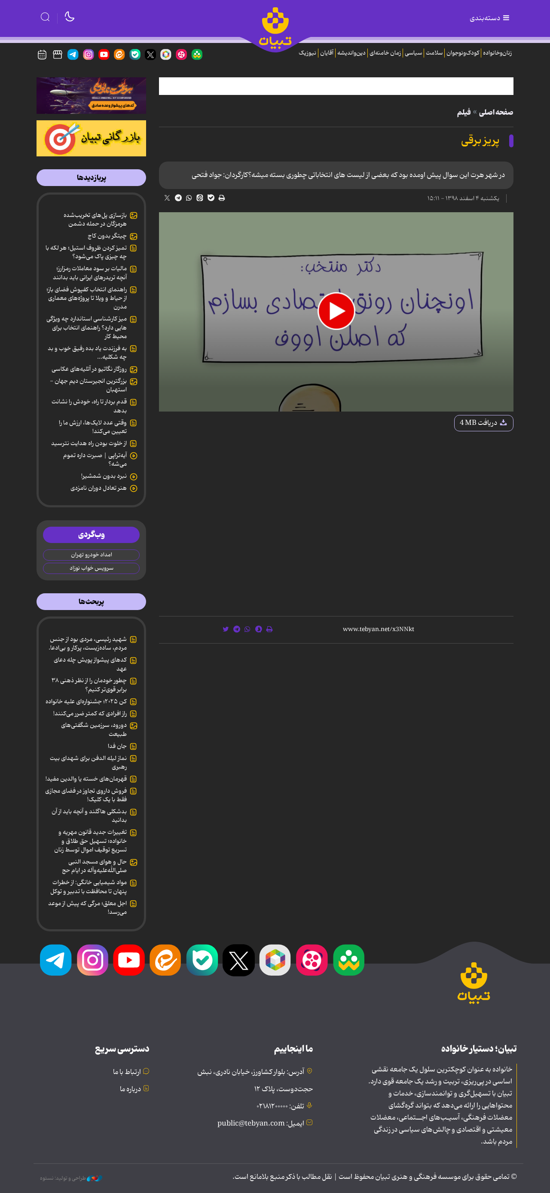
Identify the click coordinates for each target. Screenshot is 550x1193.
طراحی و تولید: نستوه (63, 1178)
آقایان (326, 53)
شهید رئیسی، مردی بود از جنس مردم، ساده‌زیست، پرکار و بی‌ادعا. (88, 644)
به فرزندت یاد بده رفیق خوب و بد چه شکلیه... (87, 353)
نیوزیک (307, 53)
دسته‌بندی (485, 18)
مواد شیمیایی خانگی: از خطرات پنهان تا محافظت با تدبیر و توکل (88, 887)
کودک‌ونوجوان (462, 53)
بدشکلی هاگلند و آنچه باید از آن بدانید (89, 816)
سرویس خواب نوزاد (91, 568)
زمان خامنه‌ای (385, 53)
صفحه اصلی (496, 113)
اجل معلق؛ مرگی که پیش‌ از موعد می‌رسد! (87, 908)
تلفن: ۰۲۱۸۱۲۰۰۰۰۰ (280, 1106)
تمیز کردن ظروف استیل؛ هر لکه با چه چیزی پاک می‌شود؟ (86, 252)
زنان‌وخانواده (497, 53)
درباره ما (130, 1089)
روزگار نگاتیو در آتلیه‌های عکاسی (89, 369)
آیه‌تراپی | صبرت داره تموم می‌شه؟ (95, 460)
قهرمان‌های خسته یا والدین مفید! (86, 779)
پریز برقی (480, 140)
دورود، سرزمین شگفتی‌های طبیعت (94, 729)
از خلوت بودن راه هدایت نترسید (89, 443)
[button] (336, 311)
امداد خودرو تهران (91, 554)
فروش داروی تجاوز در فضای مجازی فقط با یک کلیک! (86, 795)
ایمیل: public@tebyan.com (260, 1123)
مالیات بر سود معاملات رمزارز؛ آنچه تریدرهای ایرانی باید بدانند (90, 273)
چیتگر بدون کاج (107, 236)
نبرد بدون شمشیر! (104, 476)
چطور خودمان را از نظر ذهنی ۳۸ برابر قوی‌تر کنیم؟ (89, 685)
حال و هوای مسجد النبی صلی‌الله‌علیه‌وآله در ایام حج (94, 866)
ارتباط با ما (127, 1072)
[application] (336, 312)
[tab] (91, 177)
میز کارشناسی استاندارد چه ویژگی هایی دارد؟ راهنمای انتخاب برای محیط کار (86, 327)
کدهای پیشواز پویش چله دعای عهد (90, 664)
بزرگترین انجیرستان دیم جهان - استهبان (88, 385)
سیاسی (413, 53)
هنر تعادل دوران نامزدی (98, 488)
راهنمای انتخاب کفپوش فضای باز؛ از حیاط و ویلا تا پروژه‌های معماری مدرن (86, 298)
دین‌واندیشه (351, 53)
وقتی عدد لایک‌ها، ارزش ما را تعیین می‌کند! (93, 427)
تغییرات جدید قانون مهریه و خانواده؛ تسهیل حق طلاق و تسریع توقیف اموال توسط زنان (90, 840)
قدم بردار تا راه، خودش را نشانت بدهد (89, 406)
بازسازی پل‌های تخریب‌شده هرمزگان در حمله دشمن (95, 220)
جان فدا (117, 746)
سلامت (434, 53)
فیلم (464, 113)
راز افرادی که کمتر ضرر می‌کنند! (90, 713)
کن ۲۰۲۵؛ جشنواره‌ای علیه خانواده (86, 701)
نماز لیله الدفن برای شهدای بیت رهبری (88, 763)
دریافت (479, 423)
